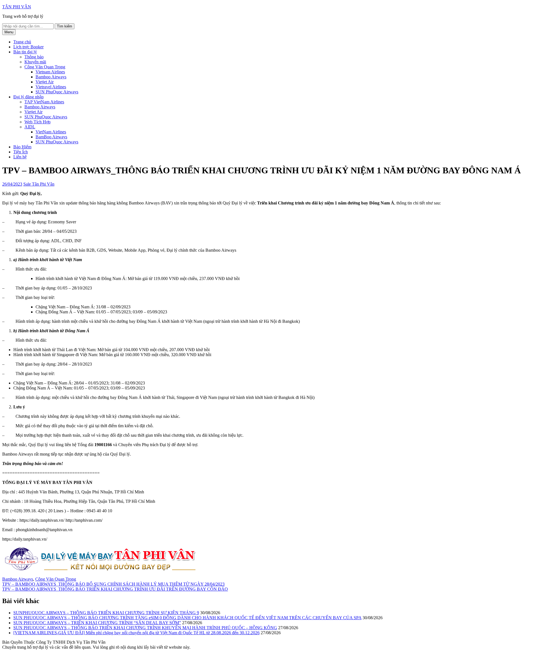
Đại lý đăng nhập (28, 96)
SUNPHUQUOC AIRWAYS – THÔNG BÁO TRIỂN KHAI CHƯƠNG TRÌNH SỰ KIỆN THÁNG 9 (106, 612)
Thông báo (34, 56)
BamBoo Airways (51, 136)
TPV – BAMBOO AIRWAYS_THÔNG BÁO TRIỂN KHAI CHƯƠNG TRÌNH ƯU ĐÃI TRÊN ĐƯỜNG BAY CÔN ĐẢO (115, 589)
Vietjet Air (45, 81)
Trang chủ (22, 41)
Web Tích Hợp (37, 121)
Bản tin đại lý (25, 51)
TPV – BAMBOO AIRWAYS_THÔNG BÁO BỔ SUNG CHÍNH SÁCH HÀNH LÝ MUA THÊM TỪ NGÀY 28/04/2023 (113, 584)
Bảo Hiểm (22, 146)
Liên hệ (20, 156)
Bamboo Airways (51, 76)
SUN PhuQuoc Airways (57, 91)
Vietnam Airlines (50, 71)
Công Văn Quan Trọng (44, 66)
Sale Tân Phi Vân (38, 184)
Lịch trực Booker (28, 46)
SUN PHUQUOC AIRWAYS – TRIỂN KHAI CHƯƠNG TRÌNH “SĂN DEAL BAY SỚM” (97, 622)
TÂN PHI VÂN (16, 6)
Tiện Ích (20, 151)
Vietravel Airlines (51, 86)
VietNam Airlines (51, 131)
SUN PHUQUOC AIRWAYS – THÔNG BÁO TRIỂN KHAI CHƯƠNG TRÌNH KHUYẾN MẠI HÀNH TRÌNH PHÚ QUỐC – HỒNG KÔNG (145, 627)
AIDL (29, 126)
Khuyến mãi (35, 61)
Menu (8, 32)
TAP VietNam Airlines (44, 101)
